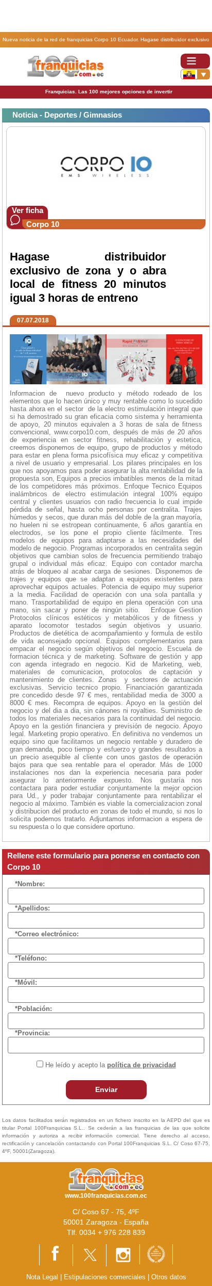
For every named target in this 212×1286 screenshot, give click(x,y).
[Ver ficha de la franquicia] (105, 166)
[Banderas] (195, 74)
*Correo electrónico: (47, 934)
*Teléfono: (31, 958)
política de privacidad (141, 1065)
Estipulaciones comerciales (106, 1277)
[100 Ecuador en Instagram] (123, 1255)
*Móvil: (26, 982)
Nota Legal (42, 1277)
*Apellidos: (32, 908)
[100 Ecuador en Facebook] (56, 1254)
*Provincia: (32, 1033)
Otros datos (168, 1277)
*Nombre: (30, 884)
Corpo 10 (42, 224)
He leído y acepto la (110, 1065)
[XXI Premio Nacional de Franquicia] (156, 1254)
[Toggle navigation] (195, 61)
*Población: (33, 1009)
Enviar (106, 1089)
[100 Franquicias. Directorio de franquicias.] (66, 66)
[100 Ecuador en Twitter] (89, 1254)
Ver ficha (27, 210)
